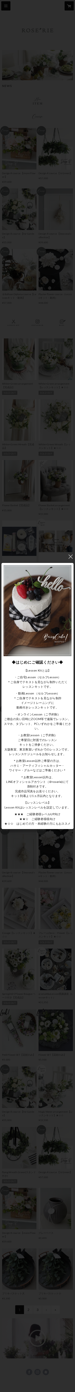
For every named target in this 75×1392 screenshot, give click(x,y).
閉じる (71, 557)
